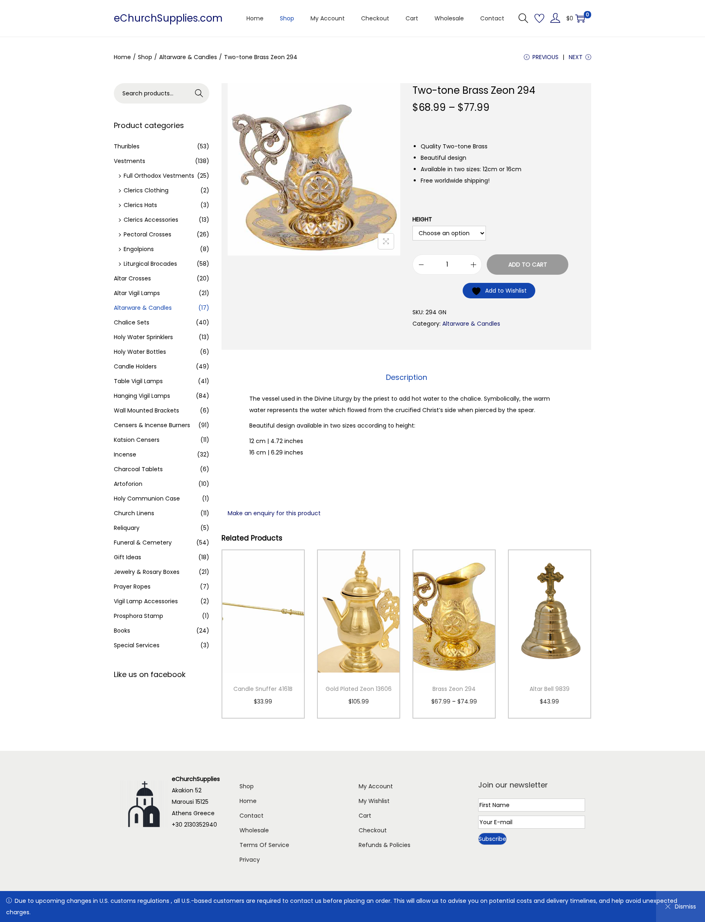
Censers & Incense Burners (152, 425)
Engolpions (139, 249)
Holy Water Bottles (140, 352)
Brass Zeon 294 (454, 689)
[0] (580, 18)
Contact (251, 816)
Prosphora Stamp (138, 616)
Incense (125, 454)
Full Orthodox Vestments (159, 176)
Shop (145, 57)
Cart (365, 816)
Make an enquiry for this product (274, 513)
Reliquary (127, 528)
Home (122, 57)
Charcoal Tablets (138, 469)
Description (406, 377)
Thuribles (127, 146)
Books (122, 630)
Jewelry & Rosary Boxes (147, 572)
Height (422, 219)
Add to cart (527, 264)
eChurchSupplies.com (168, 18)
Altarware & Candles (188, 57)
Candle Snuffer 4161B (263, 689)
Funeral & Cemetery (143, 542)
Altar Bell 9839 (550, 689)
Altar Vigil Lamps (137, 293)
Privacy (249, 860)
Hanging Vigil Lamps (142, 396)
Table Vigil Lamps (138, 381)
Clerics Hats (140, 205)
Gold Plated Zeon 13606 (359, 689)
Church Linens (134, 513)
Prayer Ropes (132, 586)
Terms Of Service (264, 845)
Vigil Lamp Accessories (146, 601)
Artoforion (128, 484)
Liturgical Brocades (150, 264)
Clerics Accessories (151, 220)
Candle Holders (135, 366)
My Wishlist (374, 801)
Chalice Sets (131, 322)
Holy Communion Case (147, 498)
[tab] (406, 377)
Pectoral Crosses (147, 234)
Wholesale (254, 830)
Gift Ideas (127, 557)
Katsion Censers (137, 440)
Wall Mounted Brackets (146, 410)
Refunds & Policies (384, 845)
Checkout (373, 830)
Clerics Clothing (146, 190)
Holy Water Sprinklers (143, 337)
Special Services (137, 645)
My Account (376, 786)
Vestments (129, 161)
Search (199, 93)
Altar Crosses (132, 278)
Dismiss (685, 906)
